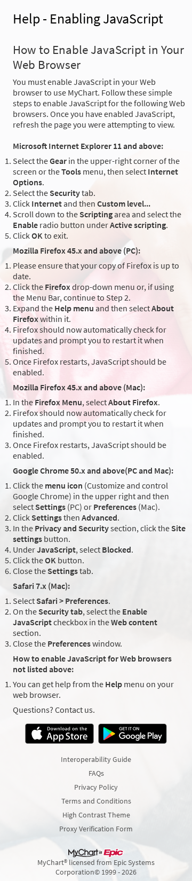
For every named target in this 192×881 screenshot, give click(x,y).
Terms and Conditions (96, 801)
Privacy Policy (96, 787)
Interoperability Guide (96, 759)
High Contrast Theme (96, 815)
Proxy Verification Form (96, 828)
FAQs (96, 773)
